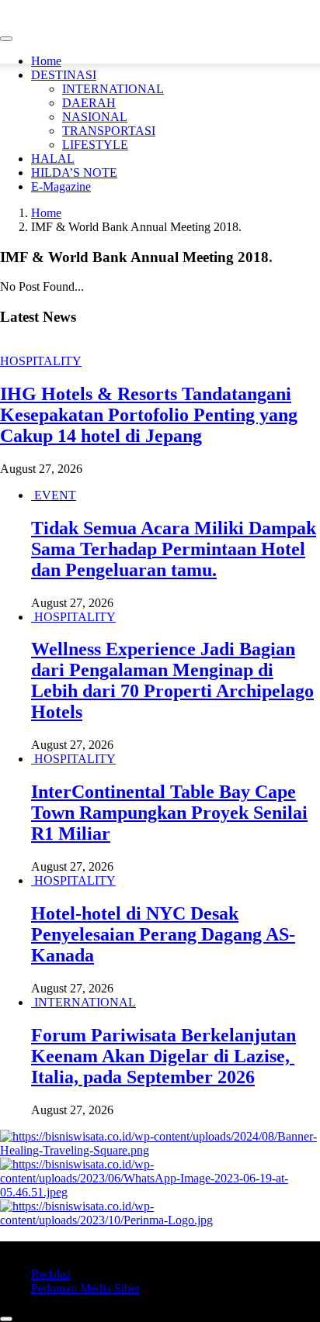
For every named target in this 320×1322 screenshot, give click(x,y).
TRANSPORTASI (108, 130)
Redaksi (51, 1274)
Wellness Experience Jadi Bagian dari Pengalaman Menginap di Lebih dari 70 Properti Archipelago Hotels (172, 680)
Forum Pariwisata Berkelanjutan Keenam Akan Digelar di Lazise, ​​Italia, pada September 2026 (163, 1056)
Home (46, 60)
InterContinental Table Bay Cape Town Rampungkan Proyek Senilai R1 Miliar (169, 813)
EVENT (55, 495)
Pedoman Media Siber (85, 1288)
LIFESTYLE (95, 144)
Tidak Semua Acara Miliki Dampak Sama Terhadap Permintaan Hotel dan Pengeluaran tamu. (173, 549)
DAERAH (89, 102)
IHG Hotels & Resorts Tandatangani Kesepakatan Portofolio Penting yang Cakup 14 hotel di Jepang (148, 415)
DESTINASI (63, 74)
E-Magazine (61, 186)
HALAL (53, 158)
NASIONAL (94, 116)
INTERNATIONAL (113, 88)
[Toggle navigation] (6, 38)
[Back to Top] (6, 1319)
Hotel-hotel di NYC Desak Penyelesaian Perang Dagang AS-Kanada (163, 934)
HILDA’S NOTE (74, 172)
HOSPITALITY (41, 361)
